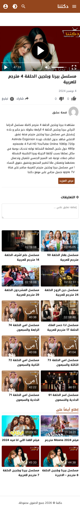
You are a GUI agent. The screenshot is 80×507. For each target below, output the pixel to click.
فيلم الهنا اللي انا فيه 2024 (20, 440)
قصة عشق (59, 112)
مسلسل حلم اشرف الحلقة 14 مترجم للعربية (21, 257)
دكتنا (62, 6)
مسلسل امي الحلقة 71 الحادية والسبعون (24, 397)
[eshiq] (73, 116)
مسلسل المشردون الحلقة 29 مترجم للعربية (21, 292)
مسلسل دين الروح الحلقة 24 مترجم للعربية (62, 292)
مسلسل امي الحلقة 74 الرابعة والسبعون (24, 327)
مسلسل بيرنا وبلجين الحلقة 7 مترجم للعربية (21, 473)
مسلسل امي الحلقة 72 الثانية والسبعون (24, 362)
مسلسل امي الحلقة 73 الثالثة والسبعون (63, 362)
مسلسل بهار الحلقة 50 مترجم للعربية (63, 257)
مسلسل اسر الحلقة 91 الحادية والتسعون (63, 397)
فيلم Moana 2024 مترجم (62, 440)
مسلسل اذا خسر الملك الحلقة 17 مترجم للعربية (63, 327)
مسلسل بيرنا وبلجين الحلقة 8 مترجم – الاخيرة (60, 473)
